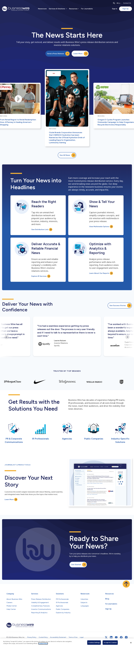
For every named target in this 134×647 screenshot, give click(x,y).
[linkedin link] (111, 637)
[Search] (114, 3)
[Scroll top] (126, 584)
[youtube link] (116, 637)
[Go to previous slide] (7, 337)
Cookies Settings (94, 642)
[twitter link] (106, 637)
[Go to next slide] (127, 337)
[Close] (130, 643)
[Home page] (15, 8)
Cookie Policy (43, 643)
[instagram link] (126, 637)
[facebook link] (121, 637)
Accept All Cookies (110, 642)
